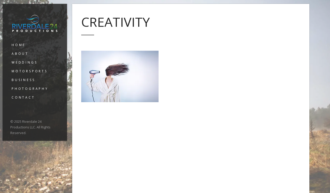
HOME (19, 45)
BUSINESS (23, 80)
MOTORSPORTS (30, 71)
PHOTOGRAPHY (30, 88)
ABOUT (20, 53)
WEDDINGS (24, 62)
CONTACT (23, 97)
